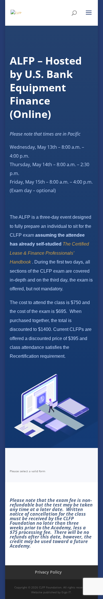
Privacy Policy (48, 572)
